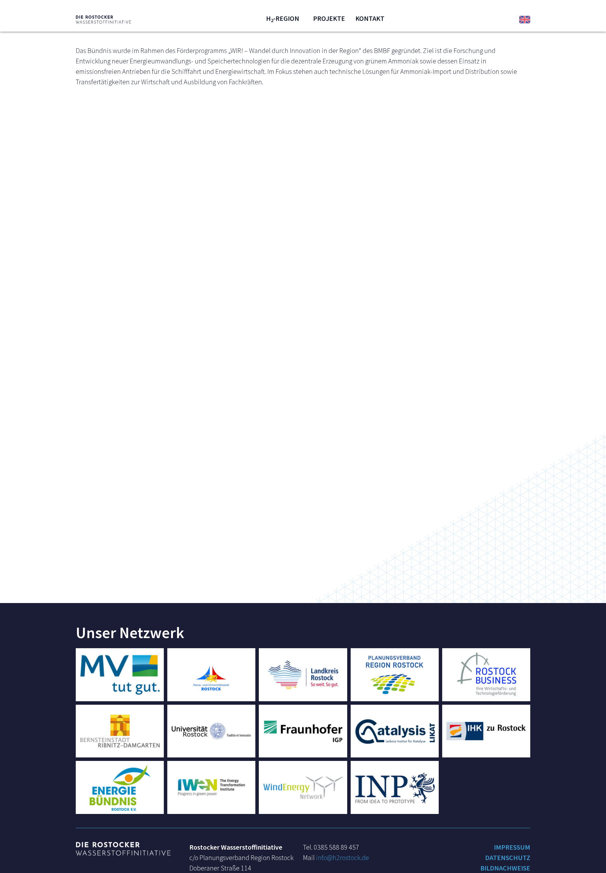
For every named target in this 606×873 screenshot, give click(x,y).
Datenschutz (507, 857)
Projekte (329, 18)
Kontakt (369, 18)
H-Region (282, 18)
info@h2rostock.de (342, 857)
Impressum (512, 847)
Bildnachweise (505, 868)
